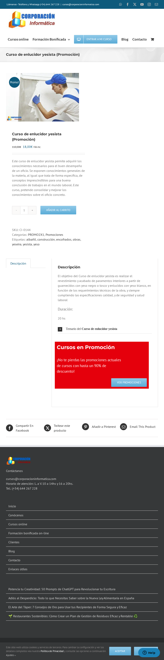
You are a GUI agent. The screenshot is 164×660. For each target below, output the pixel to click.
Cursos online (17, 524)
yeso (36, 244)
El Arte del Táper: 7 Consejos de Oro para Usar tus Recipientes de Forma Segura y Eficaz (67, 607)
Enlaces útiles (17, 569)
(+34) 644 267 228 (24, 488)
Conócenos (15, 515)
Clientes (13, 542)
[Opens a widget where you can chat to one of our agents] (149, 653)
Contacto (14, 560)
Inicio (12, 506)
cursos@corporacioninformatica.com (80, 4)
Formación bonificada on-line (28, 533)
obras (76, 239)
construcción (46, 239)
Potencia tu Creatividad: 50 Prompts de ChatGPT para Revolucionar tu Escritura (61, 589)
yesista (27, 244)
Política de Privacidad (52, 651)
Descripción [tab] (18, 263)
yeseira (16, 244)
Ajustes (10, 655)
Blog (11, 551)
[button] (105, 329)
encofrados (63, 239)
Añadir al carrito (58, 210)
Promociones (54, 235)
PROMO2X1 (36, 235)
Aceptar (120, 651)
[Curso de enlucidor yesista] (42, 97)
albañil (31, 239)
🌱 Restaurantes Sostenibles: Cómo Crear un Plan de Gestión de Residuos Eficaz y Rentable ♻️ (73, 616)
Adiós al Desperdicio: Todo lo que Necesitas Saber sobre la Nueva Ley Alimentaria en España (71, 598)
